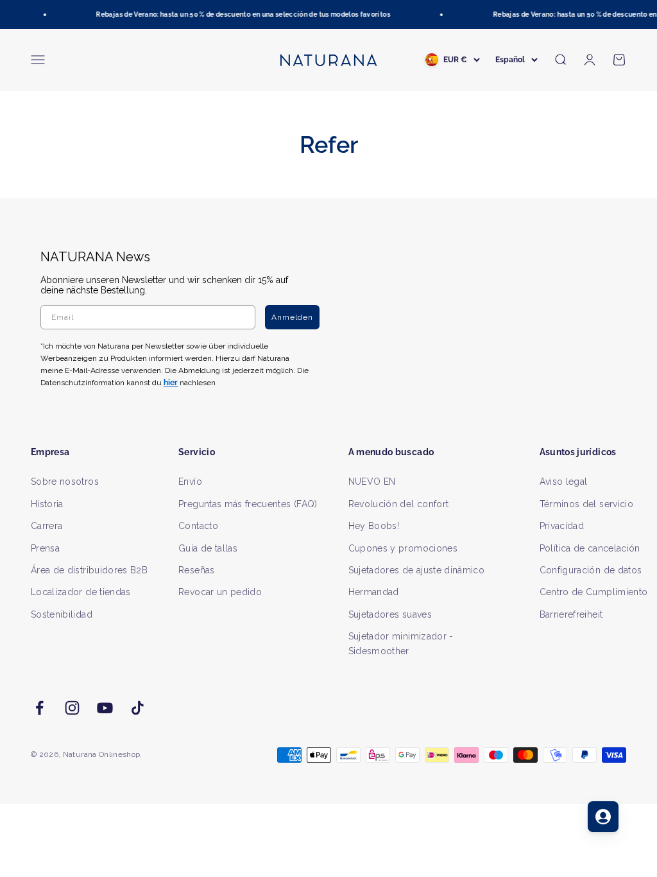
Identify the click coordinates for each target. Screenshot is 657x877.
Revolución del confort (398, 504)
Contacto (198, 526)
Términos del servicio (586, 504)
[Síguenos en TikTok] (137, 707)
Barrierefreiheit (571, 614)
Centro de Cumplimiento (594, 592)
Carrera (46, 526)
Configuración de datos (591, 570)
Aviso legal (564, 481)
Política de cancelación (590, 548)
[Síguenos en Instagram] (72, 707)
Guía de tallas (207, 548)
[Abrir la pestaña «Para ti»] (603, 816)
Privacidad (562, 526)
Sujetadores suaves (390, 614)
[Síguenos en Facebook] (39, 707)
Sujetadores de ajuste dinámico (416, 570)
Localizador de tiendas (81, 592)
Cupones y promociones (402, 548)
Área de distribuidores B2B (89, 570)
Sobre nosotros (65, 481)
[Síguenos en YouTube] (105, 707)
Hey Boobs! (374, 526)
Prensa (45, 548)
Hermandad (373, 592)
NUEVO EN (372, 481)
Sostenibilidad (61, 614)
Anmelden (292, 317)
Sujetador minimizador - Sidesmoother (401, 643)
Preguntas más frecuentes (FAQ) (248, 504)
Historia (47, 504)
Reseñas (196, 570)
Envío (190, 481)
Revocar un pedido (220, 592)
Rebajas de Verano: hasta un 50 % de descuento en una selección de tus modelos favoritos (240, 14)
